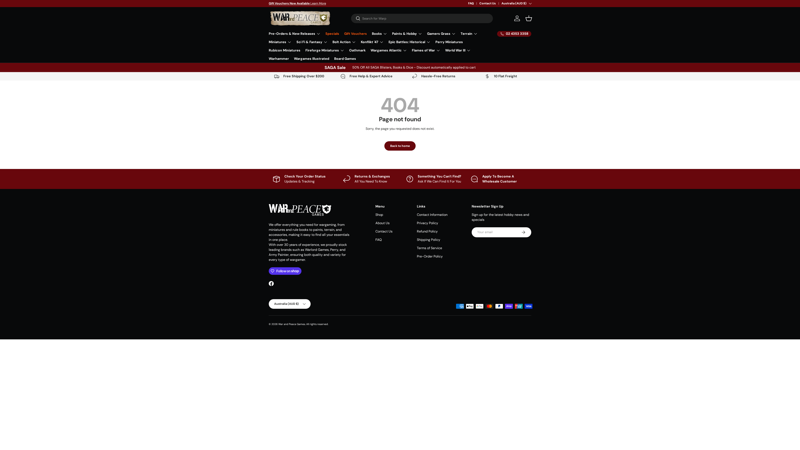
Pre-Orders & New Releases (292, 33)
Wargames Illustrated (311, 58)
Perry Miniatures (449, 42)
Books (377, 33)
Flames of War (423, 50)
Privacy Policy (427, 223)
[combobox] (422, 18)
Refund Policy (427, 231)
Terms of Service (429, 248)
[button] (528, 18)
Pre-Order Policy (430, 256)
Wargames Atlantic (386, 50)
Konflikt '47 (369, 42)
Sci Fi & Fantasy (309, 42)
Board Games (345, 58)
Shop (379, 214)
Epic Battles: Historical (407, 42)
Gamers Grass (438, 33)
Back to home (400, 146)
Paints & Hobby (404, 33)
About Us (382, 223)
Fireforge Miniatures (322, 50)
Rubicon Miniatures (284, 50)
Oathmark (357, 50)
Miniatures (277, 42)
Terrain (466, 33)
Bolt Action (341, 42)
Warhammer (279, 58)
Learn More (297, 3)
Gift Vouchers (355, 33)
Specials (332, 33)
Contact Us (487, 3)
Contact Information (432, 214)
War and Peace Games (291, 324)
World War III (455, 50)
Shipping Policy (428, 240)
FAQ (471, 3)
